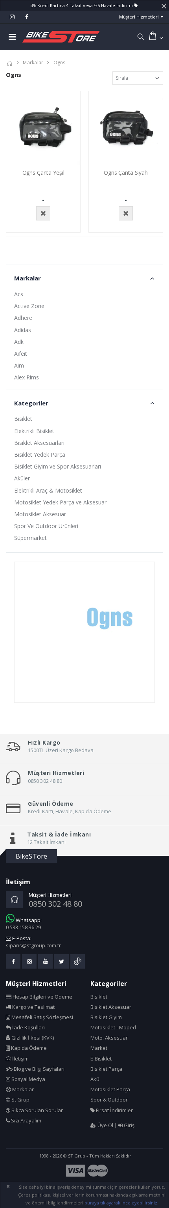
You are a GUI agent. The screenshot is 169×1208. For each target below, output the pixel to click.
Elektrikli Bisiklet (34, 431)
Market (98, 1047)
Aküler (22, 478)
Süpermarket (30, 537)
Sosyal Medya (27, 1079)
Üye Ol (104, 1125)
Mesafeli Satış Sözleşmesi (41, 1017)
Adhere (23, 317)
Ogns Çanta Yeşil (43, 172)
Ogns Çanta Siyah (126, 172)
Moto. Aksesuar (109, 1037)
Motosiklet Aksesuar (40, 514)
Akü (94, 1079)
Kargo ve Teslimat (33, 1006)
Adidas (22, 330)
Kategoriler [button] (31, 403)
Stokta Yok (43, 213)
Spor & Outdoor (109, 1099)
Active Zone (29, 306)
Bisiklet (23, 418)
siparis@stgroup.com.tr (33, 945)
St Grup (19, 1099)
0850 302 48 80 (55, 903)
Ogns (59, 62)
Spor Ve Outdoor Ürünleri (46, 526)
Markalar (33, 62)
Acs (18, 294)
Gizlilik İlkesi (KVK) (32, 1037)
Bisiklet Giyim (106, 1017)
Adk (19, 341)
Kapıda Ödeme (28, 1047)
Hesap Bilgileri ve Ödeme (41, 996)
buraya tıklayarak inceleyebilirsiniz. (121, 1203)
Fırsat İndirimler (114, 1110)
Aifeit (20, 353)
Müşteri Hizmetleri (139, 17)
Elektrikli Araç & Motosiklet (48, 490)
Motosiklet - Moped (113, 1027)
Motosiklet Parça (110, 1089)
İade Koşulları (28, 1027)
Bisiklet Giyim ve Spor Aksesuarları (57, 466)
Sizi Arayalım (25, 1120)
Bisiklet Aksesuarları (39, 442)
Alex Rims (26, 377)
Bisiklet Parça (106, 1068)
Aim (19, 365)
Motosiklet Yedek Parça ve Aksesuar (60, 502)
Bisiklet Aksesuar (110, 1006)
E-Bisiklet (101, 1058)
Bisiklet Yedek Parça (39, 454)
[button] (140, 36)
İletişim (20, 1058)
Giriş (128, 1125)
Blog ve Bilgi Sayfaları (38, 1068)
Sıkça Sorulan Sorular (36, 1110)
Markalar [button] (27, 278)
